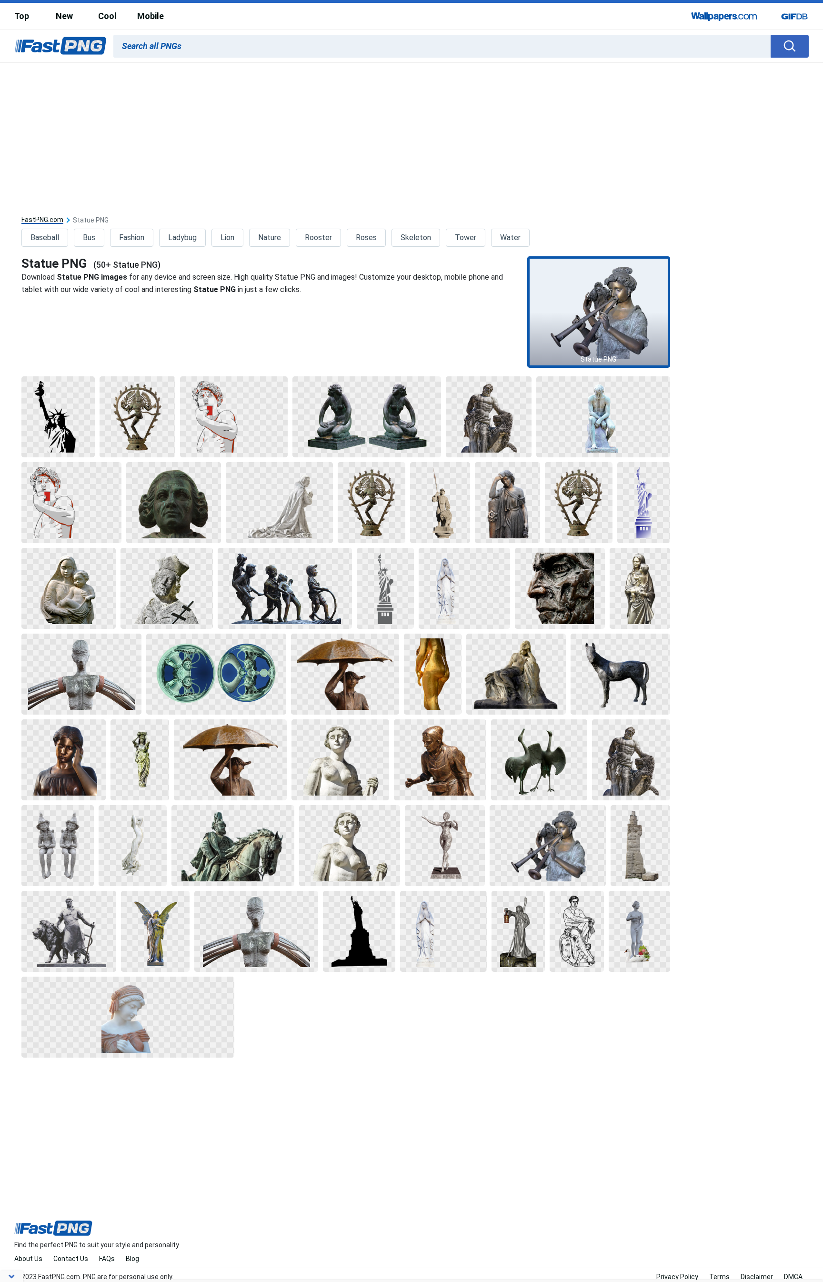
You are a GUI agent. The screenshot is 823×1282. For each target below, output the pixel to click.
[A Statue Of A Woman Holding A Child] (68, 588)
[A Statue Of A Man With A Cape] (279, 502)
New (64, 16)
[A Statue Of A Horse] (620, 674)
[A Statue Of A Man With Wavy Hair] (173, 502)
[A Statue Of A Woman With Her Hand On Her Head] (507, 502)
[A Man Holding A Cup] (234, 416)
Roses (366, 237)
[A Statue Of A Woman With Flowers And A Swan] (639, 931)
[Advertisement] (411, 134)
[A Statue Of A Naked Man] (340, 759)
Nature (269, 237)
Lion (227, 237)
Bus (89, 237)
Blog (132, 1258)
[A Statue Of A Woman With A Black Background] (464, 588)
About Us (28, 1258)
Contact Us (70, 1258)
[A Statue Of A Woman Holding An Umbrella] (345, 674)
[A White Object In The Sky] (359, 931)
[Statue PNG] (599, 312)
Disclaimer (757, 1277)
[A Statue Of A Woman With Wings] (155, 931)
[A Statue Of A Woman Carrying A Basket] (440, 759)
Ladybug (182, 237)
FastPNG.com (42, 219)
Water (510, 237)
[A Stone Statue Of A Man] (640, 845)
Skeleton (416, 237)
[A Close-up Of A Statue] (216, 674)
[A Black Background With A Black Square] (577, 931)
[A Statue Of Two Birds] (539, 759)
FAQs (107, 1258)
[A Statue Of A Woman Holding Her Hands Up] (139, 759)
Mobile (150, 16)
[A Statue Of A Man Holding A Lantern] (518, 931)
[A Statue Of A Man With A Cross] (166, 588)
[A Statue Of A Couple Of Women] (57, 845)
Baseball (44, 237)
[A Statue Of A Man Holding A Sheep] (440, 502)
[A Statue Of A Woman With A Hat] (385, 588)
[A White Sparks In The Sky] (58, 416)
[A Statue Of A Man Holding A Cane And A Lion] (68, 931)
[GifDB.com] (794, 16)
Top (21, 16)
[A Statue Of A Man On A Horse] (233, 845)
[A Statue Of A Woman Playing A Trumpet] (548, 845)
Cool (107, 16)
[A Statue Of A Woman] (366, 416)
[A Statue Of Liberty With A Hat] (643, 502)
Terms (719, 1277)
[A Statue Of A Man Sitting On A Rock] (603, 416)
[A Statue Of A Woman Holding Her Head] (63, 759)
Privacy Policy (677, 1277)
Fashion (131, 237)
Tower (465, 237)
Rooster (318, 237)
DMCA (793, 1277)
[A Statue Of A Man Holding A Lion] (489, 416)
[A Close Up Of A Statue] (560, 588)
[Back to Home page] (60, 46)
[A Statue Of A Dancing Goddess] (137, 416)
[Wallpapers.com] (724, 16)
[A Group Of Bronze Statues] (285, 588)
